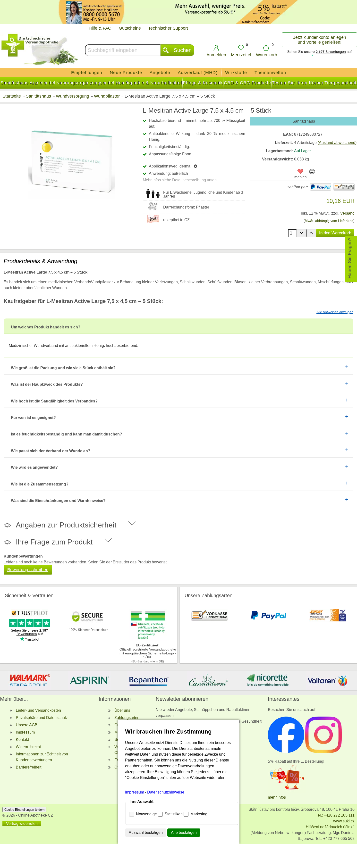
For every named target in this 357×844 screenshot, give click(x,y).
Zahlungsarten (126, 718)
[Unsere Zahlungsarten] (209, 620)
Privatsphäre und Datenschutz (42, 718)
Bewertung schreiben (27, 569)
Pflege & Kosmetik (203, 82)
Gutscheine (130, 28)
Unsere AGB (26, 725)
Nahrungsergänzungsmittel (85, 82)
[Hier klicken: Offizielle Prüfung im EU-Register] (148, 639)
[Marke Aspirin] (89, 680)
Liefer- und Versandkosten (38, 710)
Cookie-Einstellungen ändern (24, 809)
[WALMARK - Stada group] (30, 680)
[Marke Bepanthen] (148, 680)
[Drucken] (312, 172)
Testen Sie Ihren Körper (297, 82)
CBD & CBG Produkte (247, 82)
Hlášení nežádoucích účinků (330, 827)
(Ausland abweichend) (337, 143)
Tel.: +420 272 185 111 (335, 815)
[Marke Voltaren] (327, 680)
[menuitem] (87, 72)
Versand (347, 213)
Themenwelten (270, 72)
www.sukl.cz (344, 821)
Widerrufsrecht (28, 747)
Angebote (160, 72)
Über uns (122, 710)
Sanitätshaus (14, 82)
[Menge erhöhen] (311, 233)
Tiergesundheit (340, 82)
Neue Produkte (126, 72)
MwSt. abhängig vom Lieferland (329, 221)
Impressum (25, 732)
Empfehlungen (86, 72)
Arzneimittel (42, 82)
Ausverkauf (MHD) (198, 72)
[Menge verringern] (301, 233)
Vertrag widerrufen (22, 823)
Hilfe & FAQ (100, 28)
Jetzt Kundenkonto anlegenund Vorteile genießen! (319, 40)
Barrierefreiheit (28, 767)
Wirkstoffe (236, 72)
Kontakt (22, 739)
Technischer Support (168, 28)
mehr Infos (277, 797)
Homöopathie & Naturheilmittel (149, 82)
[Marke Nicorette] (268, 680)
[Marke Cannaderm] (208, 680)
